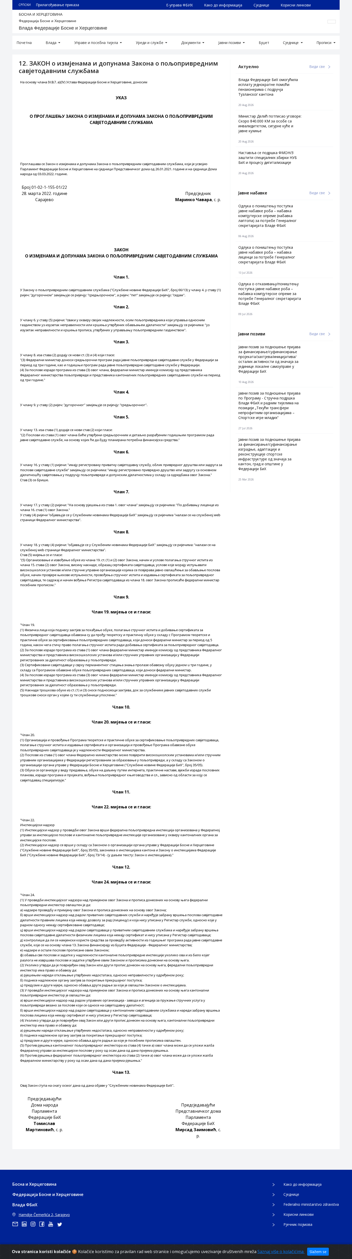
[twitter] (61, 1224)
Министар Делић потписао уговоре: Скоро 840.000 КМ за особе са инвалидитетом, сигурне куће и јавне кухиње (269, 123)
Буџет (264, 42)
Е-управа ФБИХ (179, 5)
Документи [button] (191, 42)
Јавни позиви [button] (230, 42)
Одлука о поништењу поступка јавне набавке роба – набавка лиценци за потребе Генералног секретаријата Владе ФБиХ (266, 254)
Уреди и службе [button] (150, 42)
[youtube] (52, 1224)
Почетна (24, 42)
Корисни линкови (296, 5)
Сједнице (261, 5)
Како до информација (223, 5)
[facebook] (43, 1224)
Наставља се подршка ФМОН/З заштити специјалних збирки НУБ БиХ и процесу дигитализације (267, 157)
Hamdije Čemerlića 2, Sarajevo (44, 1214)
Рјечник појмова (297, 1224)
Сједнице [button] (291, 42)
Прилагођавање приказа (57, 4)
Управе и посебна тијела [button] (96, 42)
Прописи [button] (324, 42)
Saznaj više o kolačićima (281, 1251)
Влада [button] (51, 42)
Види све (317, 66)
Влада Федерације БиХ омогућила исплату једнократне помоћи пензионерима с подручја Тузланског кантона (268, 87)
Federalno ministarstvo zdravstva (311, 1204)
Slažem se (317, 1251)
